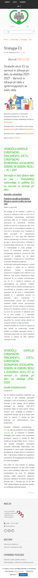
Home (6, 40)
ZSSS (15, 2)
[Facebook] (20, 6)
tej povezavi (8, 122)
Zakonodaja (14, 40)
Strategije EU (13, 48)
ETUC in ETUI (22, 59)
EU (24, 52)
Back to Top (31, 492)
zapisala (7, 433)
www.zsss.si (10, 526)
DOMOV (7, 2)
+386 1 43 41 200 (11, 523)
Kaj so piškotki (19, 571)
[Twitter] (18, 6)
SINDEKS (23, 2)
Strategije (24, 40)
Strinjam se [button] (23, 574)
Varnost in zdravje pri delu (19, 17)
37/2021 (16, 138)
